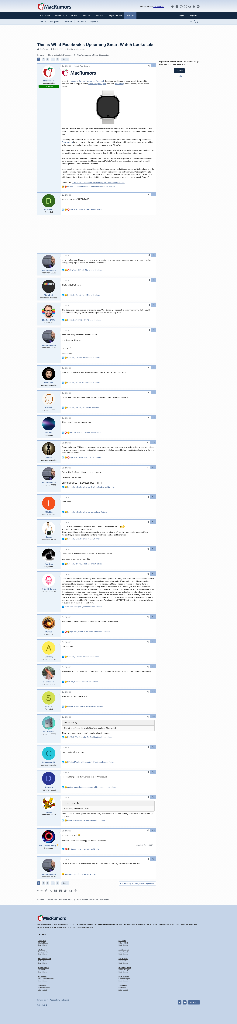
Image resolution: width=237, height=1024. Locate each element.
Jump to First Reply (81, 66)
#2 (154, 194)
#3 (154, 255)
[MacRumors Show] (172, 6)
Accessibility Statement (59, 1000)
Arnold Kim (42, 941)
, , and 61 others (85, 457)
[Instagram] (181, 6)
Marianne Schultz (125, 968)
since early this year (97, 84)
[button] (58, 15)
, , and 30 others (83, 408)
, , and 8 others (83, 607)
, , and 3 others (87, 512)
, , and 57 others (85, 433)
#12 (153, 497)
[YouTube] (189, 6)
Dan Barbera (42, 976)
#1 (154, 66)
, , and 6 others (85, 849)
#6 (154, 330)
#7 (154, 368)
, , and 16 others (83, 383)
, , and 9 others (82, 682)
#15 (153, 574)
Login (179, 76)
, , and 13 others (91, 487)
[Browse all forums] (191, 21)
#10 (153, 442)
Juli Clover (41, 950)
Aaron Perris (123, 985)
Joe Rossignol (124, 950)
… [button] (53, 59)
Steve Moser (42, 985)
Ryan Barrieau (124, 976)
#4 (154, 280)
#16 (153, 617)
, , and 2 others (83, 657)
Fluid (38, 1005)
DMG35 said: (69, 723)
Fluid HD (44, 1005)
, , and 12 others (90, 632)
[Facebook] (177, 6)
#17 (153, 642)
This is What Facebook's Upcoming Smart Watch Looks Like (98, 182)
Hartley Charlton (43, 968)
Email (39, 945)
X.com (45, 945)
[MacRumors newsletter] (198, 6)
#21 (153, 747)
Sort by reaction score (76, 49)
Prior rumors (67, 142)
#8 (154, 392)
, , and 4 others (91, 187)
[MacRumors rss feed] (194, 6)
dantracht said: (70, 803)
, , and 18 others (83, 358)
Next (64, 59)
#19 (153, 692)
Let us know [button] (158, 6)
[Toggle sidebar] (198, 22)
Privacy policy (42, 1000)
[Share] (149, 65)
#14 (153, 549)
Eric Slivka (122, 941)
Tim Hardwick (123, 959)
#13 (153, 522)
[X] (185, 6)
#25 (153, 859)
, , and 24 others (83, 539)
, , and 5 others (89, 737)
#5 (154, 305)
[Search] (195, 21)
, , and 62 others (86, 270)
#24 (153, 830)
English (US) (194, 1002)
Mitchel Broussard (44, 959)
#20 (153, 717)
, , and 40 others (83, 295)
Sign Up (179, 71)
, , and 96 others (86, 209)
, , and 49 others (84, 320)
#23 (153, 797)
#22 (153, 772)
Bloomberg (119, 84)
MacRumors (44, 49)
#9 (154, 417)
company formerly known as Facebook (87, 81)
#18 (153, 667)
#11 (153, 467)
